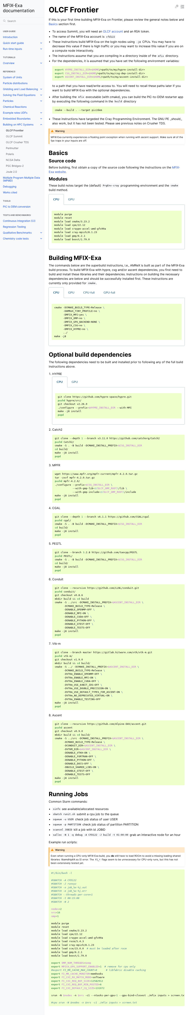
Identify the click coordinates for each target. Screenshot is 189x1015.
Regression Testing (14, 226)
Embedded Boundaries (16, 118)
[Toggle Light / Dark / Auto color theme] (177, 6)
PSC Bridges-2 (15, 165)
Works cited (10, 192)
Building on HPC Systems (18, 124)
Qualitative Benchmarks (17, 232)
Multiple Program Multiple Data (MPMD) (21, 179)
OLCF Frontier (15, 130)
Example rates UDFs (15, 112)
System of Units (12, 77)
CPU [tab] (56, 199)
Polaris (10, 154)
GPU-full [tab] (109, 292)
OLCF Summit (14, 136)
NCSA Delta (13, 159)
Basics (53, 24)
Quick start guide (13, 42)
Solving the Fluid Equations (19, 94)
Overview (8, 63)
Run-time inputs (12, 48)
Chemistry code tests (16, 238)
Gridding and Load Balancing (20, 89)
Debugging (9, 186)
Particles (8, 100)
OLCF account (113, 31)
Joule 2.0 (11, 171)
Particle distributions (15, 83)
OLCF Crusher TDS (17, 142)
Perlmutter (12, 148)
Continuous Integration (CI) (19, 220)
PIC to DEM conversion (16, 206)
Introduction (10, 37)
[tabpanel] (117, 227)
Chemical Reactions (15, 106)
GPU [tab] (71, 199)
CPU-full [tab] (89, 292)
